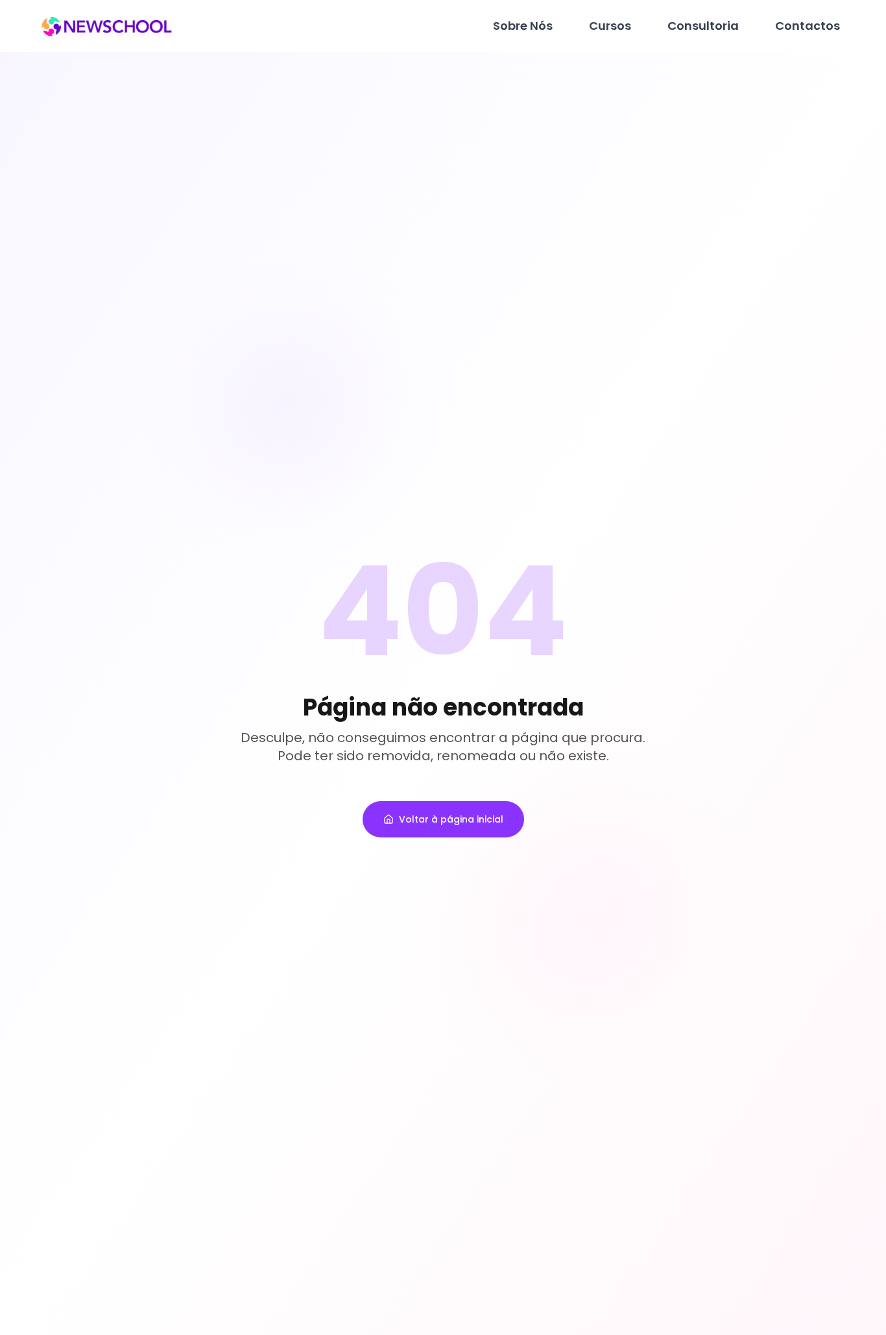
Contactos (807, 26)
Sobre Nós (523, 26)
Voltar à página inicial (451, 819)
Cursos (610, 26)
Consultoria (703, 26)
